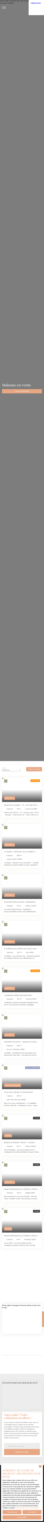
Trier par (4, 768)
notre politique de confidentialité (27, 1508)
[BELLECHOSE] (36, 7)
